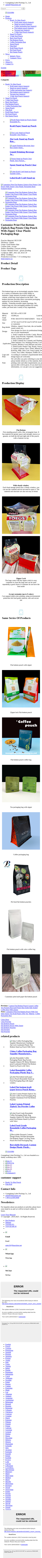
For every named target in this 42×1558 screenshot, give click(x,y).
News (7, 54)
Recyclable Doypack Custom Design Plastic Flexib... (23, 1146)
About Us (8, 62)
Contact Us (9, 64)
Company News (15, 58)
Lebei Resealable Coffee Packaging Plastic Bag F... (22, 1071)
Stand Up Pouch (16, 34)
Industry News (15, 56)
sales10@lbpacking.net (13, 1245)
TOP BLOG (9, 1224)
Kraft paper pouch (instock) (24, 22)
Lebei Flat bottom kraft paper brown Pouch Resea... (23, 1088)
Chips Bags (5, 1020)
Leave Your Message (8, 1215)
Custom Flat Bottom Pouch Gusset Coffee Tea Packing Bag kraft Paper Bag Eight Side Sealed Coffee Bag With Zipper (19, 1008)
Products (8, 18)
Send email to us (7, 259)
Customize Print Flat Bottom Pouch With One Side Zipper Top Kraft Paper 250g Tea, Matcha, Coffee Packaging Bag (20, 1014)
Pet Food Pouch (15, 50)
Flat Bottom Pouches (8, 1028)
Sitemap (8, 1222)
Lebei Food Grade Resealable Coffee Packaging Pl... (23, 1127)
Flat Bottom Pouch (16, 40)
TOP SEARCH (10, 1226)
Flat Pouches (5, 1032)
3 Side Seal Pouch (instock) (24, 32)
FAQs (7, 60)
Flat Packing (5, 1030)
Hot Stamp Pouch (16, 52)
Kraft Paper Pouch (16, 48)
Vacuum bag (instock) (22, 30)
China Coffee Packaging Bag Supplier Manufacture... (23, 1052)
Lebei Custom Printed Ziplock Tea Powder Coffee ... (22, 1106)
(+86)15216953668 (12, 1198)
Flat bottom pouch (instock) (24, 28)
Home (7, 16)
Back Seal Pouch (16, 38)
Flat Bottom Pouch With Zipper (12, 1026)
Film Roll (13, 46)
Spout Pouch (14, 44)
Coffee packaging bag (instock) (25, 26)
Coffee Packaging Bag (18, 42)
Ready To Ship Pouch (17, 20)
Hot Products (10, 1220)
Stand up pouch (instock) (23, 24)
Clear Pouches (6, 1022)
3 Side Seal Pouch (16, 36)
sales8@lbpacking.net (13, 5)
